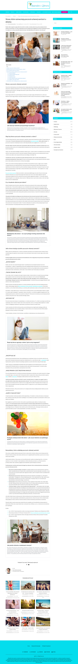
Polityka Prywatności (46, 645)
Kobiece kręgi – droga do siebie (28, 627)
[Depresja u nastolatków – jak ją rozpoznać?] (56, 85)
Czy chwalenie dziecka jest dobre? (13, 70)
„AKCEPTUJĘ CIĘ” (12, 77)
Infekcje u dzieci (63, 147)
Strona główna (8, 16)
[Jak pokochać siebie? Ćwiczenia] (28, 604)
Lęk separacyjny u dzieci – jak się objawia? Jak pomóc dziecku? (66, 63)
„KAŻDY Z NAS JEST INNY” (14, 79)
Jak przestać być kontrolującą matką (65, 55)
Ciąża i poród (63, 134)
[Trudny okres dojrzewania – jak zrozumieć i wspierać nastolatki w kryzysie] (56, 47)
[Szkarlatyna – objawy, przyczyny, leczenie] (56, 103)
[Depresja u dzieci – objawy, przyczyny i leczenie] (56, 77)
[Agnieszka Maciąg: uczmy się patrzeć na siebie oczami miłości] (43, 621)
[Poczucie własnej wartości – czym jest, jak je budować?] (13, 604)
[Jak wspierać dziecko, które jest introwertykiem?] (56, 111)
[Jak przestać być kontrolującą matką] (56, 56)
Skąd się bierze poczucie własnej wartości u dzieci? (16, 69)
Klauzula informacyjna (36, 645)
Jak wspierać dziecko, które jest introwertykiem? (66, 110)
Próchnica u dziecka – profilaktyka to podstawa (66, 39)
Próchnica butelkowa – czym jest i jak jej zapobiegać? (66, 32)
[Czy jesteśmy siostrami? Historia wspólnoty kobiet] (13, 621)
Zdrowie (63, 131)
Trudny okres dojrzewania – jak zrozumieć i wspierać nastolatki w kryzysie (66, 47)
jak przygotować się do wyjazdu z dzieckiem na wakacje (30, 286)
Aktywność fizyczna (63, 129)
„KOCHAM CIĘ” (12, 75)
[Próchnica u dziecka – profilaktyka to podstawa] (56, 40)
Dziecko (14, 16)
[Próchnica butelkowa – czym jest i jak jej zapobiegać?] (56, 33)
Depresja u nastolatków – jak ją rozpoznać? (66, 84)
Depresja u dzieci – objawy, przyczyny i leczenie (66, 76)
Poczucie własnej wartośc (11, 173)
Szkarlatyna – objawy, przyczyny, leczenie (65, 102)
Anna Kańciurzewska (12, 24)
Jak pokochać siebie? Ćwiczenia (28, 610)
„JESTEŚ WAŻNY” (12, 73)
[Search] (71, 12)
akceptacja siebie (35, 141)
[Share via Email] (28, 564)
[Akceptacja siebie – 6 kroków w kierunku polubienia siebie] (43, 604)
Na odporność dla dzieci (63, 149)
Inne (63, 139)
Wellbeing (63, 126)
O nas (28, 645)
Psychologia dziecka (63, 142)
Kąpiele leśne (63, 124)
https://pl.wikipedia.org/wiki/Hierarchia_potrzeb (40, 512)
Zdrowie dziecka (63, 144)
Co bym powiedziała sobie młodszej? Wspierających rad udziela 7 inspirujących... (12, 593)
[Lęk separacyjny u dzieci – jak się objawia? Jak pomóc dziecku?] (56, 63)
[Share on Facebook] (26, 564)
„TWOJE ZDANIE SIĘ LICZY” (14, 74)
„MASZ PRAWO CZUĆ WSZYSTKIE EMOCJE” (17, 78)
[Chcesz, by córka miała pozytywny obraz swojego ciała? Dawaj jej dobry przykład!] (56, 93)
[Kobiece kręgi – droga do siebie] (28, 621)
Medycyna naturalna (63, 137)
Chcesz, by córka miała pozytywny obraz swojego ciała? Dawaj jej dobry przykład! (66, 93)
